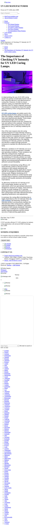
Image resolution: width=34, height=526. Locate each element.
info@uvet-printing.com (11, 16)
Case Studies (8, 32)
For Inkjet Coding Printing (15, 27)
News (6, 34)
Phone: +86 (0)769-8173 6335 (13, 260)
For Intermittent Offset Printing (17, 31)
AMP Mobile (16, 265)
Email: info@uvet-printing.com (13, 255)
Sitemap (9, 265)
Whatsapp (3, 270)
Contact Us (7, 37)
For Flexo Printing (13, 29)
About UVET (8, 36)
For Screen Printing (13, 26)
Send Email (4, 271)
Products (6, 22)
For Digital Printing (13, 24)
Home (6, 21)
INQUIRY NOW (5, 240)
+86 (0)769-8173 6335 (10, 18)
